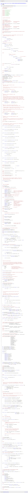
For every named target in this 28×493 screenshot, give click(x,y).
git (7, 3)
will (8, 3)
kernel (5, 3)
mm (1, 4)
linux (1, 3)
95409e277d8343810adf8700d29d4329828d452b (19, 3)
